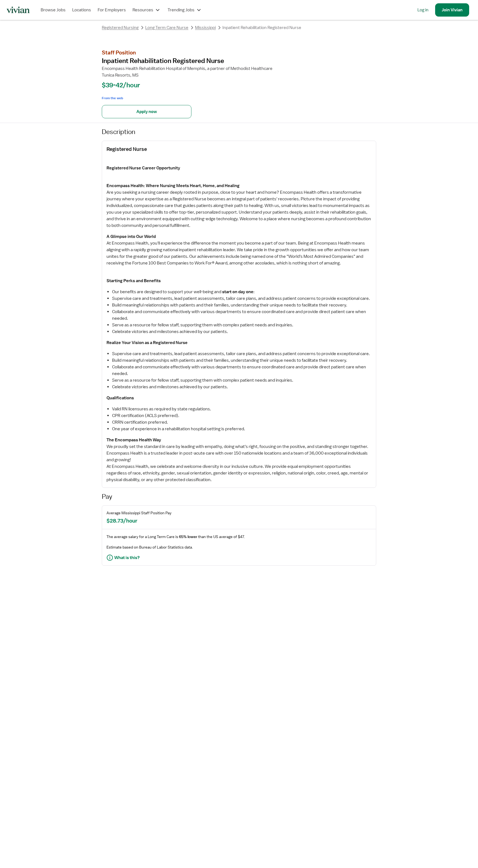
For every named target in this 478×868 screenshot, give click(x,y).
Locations (81, 10)
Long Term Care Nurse (166, 27)
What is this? (127, 557)
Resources (143, 10)
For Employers (112, 10)
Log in (422, 10)
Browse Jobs (53, 10)
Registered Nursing (120, 27)
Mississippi (205, 27)
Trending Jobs (181, 10)
